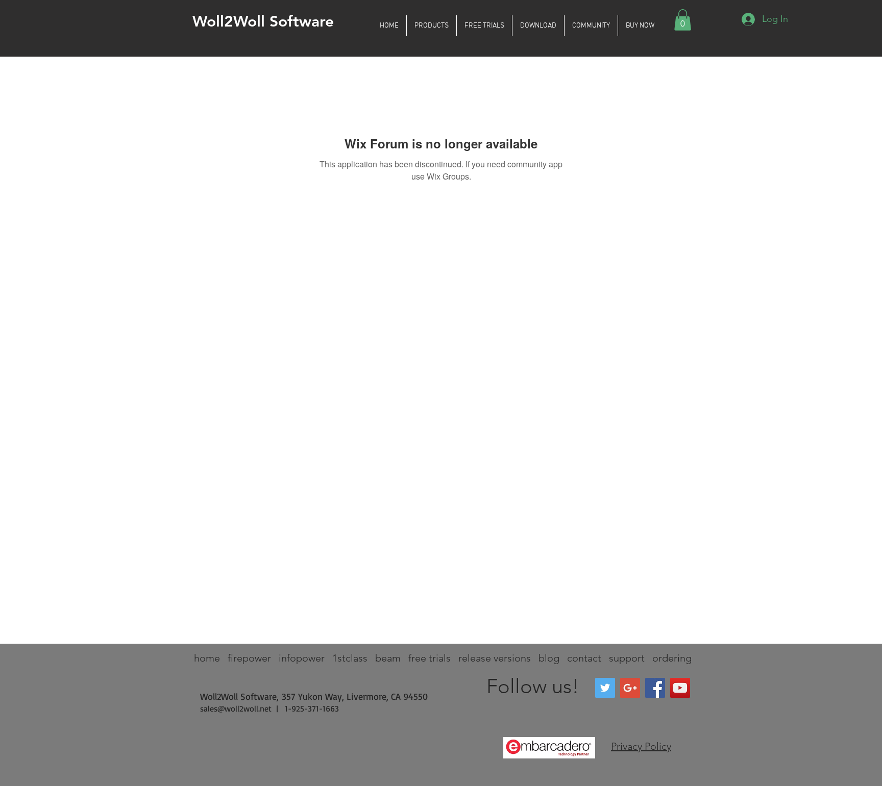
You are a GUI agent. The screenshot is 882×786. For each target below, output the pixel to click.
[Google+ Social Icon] (630, 688)
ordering (672, 658)
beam (388, 658)
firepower (249, 658)
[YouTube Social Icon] (680, 688)
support (627, 658)
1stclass (350, 658)
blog (548, 658)
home (207, 658)
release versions (494, 658)
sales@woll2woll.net (236, 708)
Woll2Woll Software (263, 21)
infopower (302, 658)
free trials (429, 658)
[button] (431, 25)
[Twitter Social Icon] (605, 688)
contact (584, 658)
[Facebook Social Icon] (655, 688)
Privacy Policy (641, 746)
